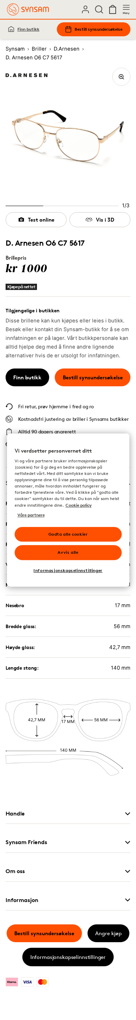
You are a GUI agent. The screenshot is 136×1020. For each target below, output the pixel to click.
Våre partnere (31, 515)
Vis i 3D (105, 219)
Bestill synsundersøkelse (98, 29)
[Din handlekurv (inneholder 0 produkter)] (112, 9)
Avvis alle (68, 552)
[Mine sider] (85, 9)
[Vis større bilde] (121, 77)
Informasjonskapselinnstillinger (68, 957)
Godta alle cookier (68, 534)
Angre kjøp (108, 933)
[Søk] (99, 9)
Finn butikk (28, 29)
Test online (41, 219)
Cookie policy (79, 505)
